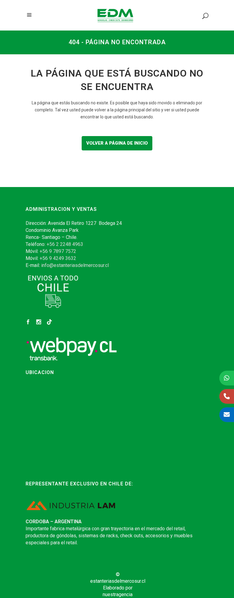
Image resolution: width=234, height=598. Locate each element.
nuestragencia (118, 594)
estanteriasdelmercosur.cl (117, 581)
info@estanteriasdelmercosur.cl (75, 265)
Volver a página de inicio (117, 143)
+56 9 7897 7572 (58, 251)
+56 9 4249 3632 (58, 258)
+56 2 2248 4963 (65, 244)
